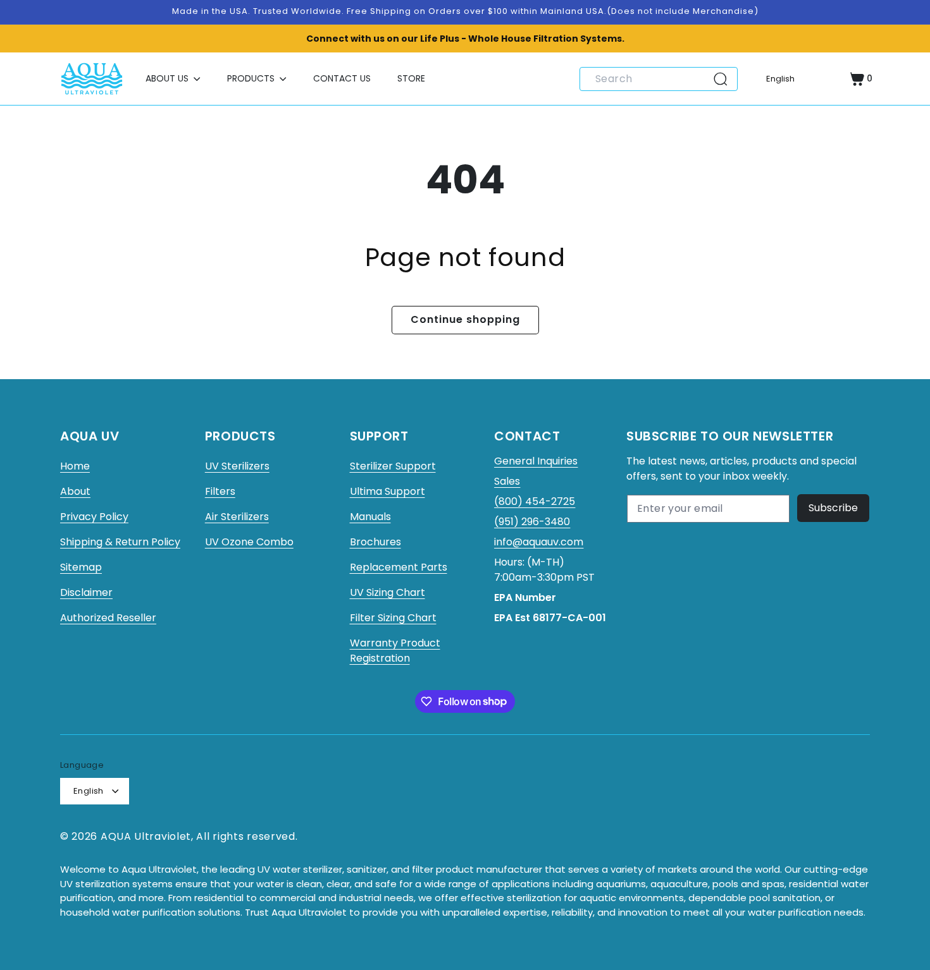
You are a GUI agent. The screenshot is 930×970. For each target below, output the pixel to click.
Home (75, 466)
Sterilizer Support (393, 466)
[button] (173, 79)
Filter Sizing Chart (393, 617)
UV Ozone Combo (249, 542)
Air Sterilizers (237, 516)
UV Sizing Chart (387, 592)
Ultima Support (387, 491)
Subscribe (833, 507)
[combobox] (659, 79)
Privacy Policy (94, 516)
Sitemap (81, 567)
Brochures (375, 542)
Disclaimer (86, 592)
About (75, 491)
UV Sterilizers (237, 466)
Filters (220, 491)
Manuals (370, 516)
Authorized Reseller (108, 617)
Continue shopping (465, 319)
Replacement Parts (398, 567)
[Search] (725, 79)
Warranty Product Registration (395, 650)
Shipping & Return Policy (120, 542)
